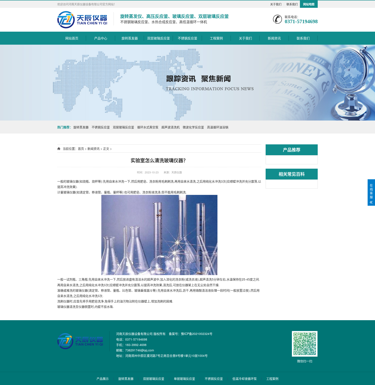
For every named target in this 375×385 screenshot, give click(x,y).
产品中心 (100, 38)
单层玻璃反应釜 (184, 378)
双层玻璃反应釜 (158, 38)
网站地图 (308, 4)
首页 (81, 148)
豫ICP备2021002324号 (196, 333)
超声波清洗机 (170, 127)
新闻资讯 (274, 38)
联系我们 (292, 4)
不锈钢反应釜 (187, 38)
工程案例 (216, 38)
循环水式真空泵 (147, 127)
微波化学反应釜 (193, 127)
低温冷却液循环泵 (244, 378)
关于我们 (275, 4)
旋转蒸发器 (130, 38)
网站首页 (71, 38)
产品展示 (103, 378)
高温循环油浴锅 (217, 127)
